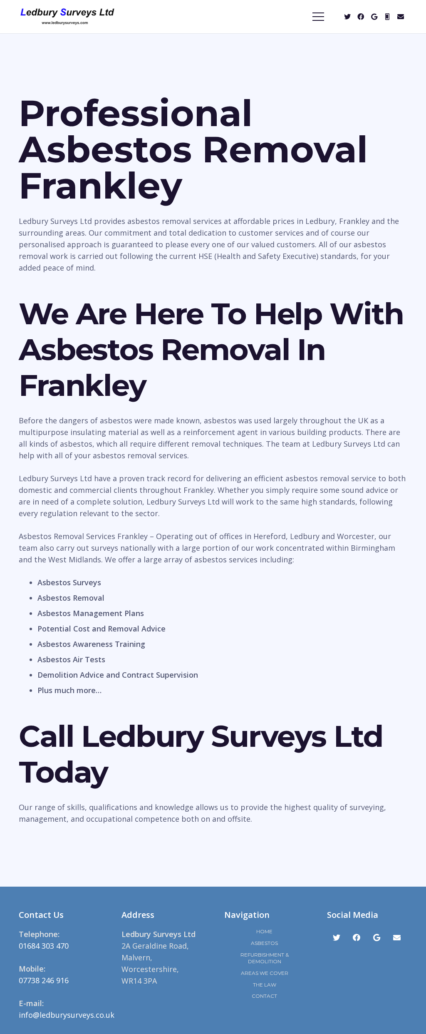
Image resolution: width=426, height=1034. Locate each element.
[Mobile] (387, 16)
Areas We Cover (264, 973)
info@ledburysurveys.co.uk (66, 1015)
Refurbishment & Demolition (264, 958)
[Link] (67, 16)
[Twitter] (347, 16)
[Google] (374, 16)
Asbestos (264, 943)
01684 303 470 (44, 946)
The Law (264, 985)
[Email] (400, 16)
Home (264, 931)
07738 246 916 (44, 980)
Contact (264, 996)
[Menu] (318, 16)
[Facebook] (360, 16)
